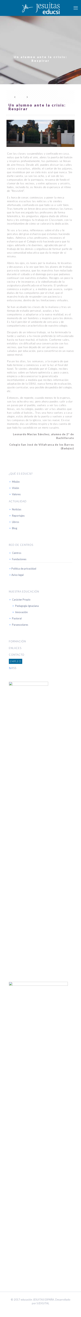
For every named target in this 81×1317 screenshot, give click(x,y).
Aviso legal (17, 574)
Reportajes (18, 515)
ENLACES (15, 648)
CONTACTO (16, 654)
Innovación (21, 612)
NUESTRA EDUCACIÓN (24, 591)
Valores (16, 494)
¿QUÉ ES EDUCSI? (21, 473)
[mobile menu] (75, 8)
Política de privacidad (23, 568)
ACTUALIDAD (18, 501)
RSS (13, 668)
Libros (15, 521)
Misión (16, 481)
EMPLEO (15, 661)
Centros (16, 552)
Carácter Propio (21, 599)
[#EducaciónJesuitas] (40, 8)
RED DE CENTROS (21, 544)
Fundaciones (19, 559)
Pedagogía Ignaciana (27, 605)
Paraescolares (20, 624)
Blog (14, 528)
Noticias (16, 509)
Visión (15, 488)
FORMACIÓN (17, 641)
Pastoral (17, 618)
